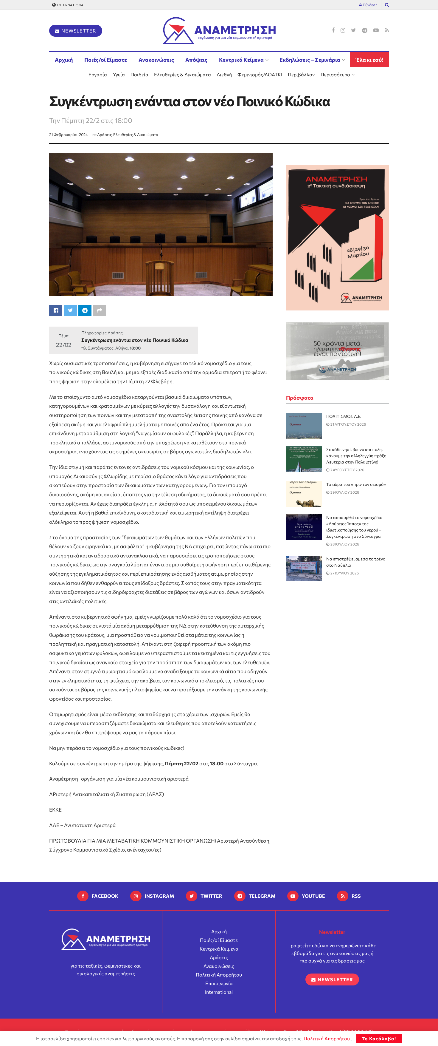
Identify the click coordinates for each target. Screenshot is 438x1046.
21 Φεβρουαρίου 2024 (68, 134)
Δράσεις (104, 134)
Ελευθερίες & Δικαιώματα (182, 74)
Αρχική (64, 59)
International (71, 5)
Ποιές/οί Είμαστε (105, 59)
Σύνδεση (370, 5)
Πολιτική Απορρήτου (219, 974)
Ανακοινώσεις (156, 59)
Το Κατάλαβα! (379, 1038)
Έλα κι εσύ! (369, 59)
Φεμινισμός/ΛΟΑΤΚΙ (259, 74)
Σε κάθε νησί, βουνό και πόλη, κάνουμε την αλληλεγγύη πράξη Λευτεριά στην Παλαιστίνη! (356, 455)
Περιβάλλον (301, 74)
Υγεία (119, 74)
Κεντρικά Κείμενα (241, 59)
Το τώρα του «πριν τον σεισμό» (356, 484)
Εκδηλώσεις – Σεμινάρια (309, 59)
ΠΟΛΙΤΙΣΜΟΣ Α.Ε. (343, 416)
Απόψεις (196, 59)
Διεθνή (224, 74)
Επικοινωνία (219, 983)
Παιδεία (139, 74)
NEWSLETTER (78, 30)
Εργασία (97, 74)
